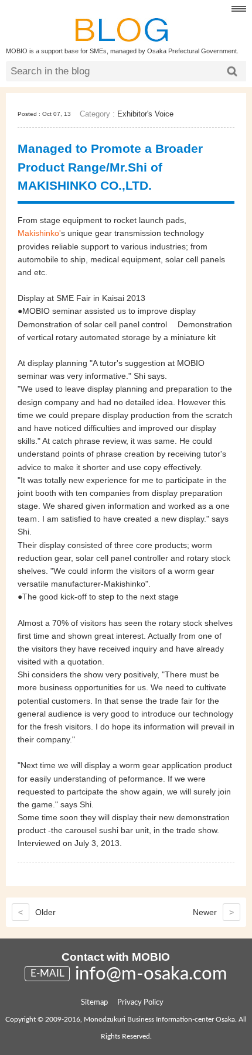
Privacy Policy (140, 1002)
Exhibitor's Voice (145, 113)
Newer (213, 912)
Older (37, 912)
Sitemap (94, 1002)
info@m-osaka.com (151, 974)
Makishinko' (39, 233)
